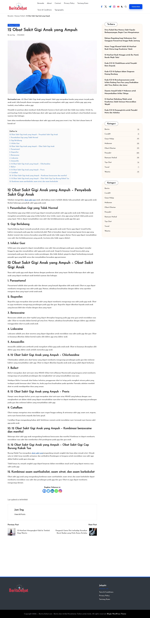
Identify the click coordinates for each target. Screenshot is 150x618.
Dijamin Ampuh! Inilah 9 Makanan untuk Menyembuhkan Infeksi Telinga (120, 92)
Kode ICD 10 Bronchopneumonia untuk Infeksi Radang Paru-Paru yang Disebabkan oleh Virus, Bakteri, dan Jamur (121, 82)
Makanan (108, 143)
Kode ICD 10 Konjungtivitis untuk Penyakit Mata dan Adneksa (121, 111)
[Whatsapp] (56, 491)
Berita (107, 129)
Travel (107, 167)
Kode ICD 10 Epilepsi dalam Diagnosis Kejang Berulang (119, 73)
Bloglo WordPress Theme (116, 614)
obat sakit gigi (30, 200)
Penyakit (108, 153)
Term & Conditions (106, 592)
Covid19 (108, 134)
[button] (135, 6)
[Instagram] (60, 491)
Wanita (107, 172)
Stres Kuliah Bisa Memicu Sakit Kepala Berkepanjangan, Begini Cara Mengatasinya (122, 31)
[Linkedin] (52, 491)
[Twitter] (48, 491)
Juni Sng (19, 510)
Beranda (10, 16)
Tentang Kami (104, 599)
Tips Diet (108, 162)
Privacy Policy (104, 596)
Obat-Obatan (110, 148)
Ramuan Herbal (20, 16)
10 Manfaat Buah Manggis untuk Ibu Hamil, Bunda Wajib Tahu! (122, 56)
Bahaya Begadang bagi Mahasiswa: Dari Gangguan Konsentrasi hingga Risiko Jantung (122, 39)
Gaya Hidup (109, 139)
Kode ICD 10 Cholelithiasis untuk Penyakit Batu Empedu (121, 64)
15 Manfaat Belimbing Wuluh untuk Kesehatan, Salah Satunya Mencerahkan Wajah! (120, 101)
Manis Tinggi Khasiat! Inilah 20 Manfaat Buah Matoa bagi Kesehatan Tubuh (120, 48)
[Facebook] (44, 491)
